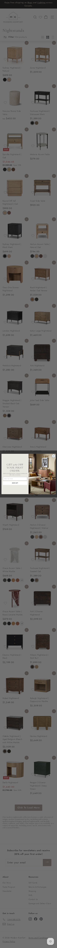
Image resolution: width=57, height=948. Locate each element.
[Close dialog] (53, 456)
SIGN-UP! (15, 483)
